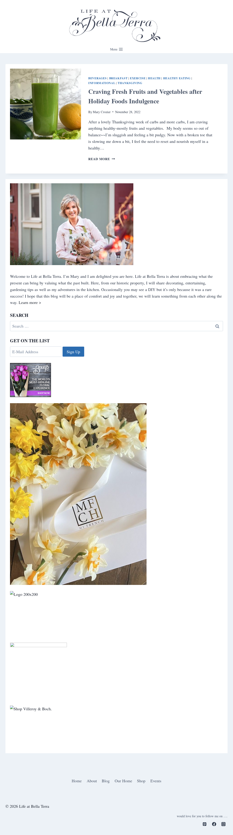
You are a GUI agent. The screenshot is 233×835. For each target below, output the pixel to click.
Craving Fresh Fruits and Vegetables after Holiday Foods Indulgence (145, 96)
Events (155, 780)
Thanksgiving (130, 83)
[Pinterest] (204, 824)
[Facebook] (214, 824)
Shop (141, 780)
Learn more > (30, 302)
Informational (101, 83)
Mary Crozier (102, 112)
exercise (137, 78)
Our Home (123, 780)
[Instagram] (223, 824)
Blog (106, 780)
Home (77, 780)
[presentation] (45, 104)
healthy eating (177, 78)
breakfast (118, 78)
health (154, 78)
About (92, 780)
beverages (97, 78)
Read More (101, 159)
